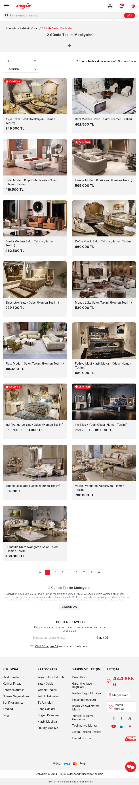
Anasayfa (10, 28)
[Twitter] (130, 718)
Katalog (8, 709)
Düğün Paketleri (48, 715)
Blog (6, 715)
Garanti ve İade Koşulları (82, 685)
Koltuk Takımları (48, 696)
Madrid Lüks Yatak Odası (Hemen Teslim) (32, 486)
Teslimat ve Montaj (84, 725)
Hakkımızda (11, 677)
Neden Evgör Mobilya (86, 693)
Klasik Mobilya (47, 721)
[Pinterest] (130, 726)
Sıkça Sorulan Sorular (86, 732)
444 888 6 (123, 681)
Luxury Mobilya (47, 728)
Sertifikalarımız (13, 702)
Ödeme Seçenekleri (16, 696)
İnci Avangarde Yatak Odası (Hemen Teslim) (34, 424)
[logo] (24, 6)
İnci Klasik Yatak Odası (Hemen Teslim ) (101, 424)
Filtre (8, 61)
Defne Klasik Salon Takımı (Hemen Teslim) (103, 241)
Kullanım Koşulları (84, 699)
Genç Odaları (46, 709)
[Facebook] (122, 718)
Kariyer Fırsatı (12, 683)
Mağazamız (120, 695)
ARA (129, 15)
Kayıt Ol (102, 637)
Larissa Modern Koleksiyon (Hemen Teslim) (103, 180)
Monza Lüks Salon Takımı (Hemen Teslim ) (103, 302)
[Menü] (7, 7)
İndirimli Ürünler (29, 28)
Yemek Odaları (47, 690)
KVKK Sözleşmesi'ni (46, 646)
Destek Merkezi (118, 706)
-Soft (50, 781)
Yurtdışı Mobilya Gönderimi (83, 717)
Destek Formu (81, 738)
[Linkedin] (122, 726)
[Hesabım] (110, 6)
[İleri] (99, 572)
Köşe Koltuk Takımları (51, 677)
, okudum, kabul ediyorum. (61, 646)
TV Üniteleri (45, 702)
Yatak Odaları (46, 683)
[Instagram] (113, 718)
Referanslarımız (13, 690)
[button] (69, 45)
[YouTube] (113, 726)
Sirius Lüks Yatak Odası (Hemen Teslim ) (32, 302)
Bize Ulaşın (79, 677)
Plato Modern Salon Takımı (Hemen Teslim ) (34, 363)
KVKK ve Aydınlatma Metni (86, 707)
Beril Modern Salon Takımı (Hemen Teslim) (103, 119)
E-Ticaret (59, 781)
